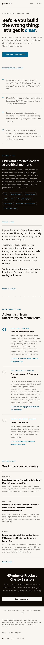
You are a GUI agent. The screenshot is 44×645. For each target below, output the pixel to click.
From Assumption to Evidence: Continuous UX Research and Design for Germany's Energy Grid (20, 538)
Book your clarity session (15, 54)
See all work (7, 562)
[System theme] (12, 638)
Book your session (22, 599)
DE (8, 638)
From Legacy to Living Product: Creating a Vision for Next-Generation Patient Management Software (20, 508)
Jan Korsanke (7, 4)
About (32, 4)
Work (39, 4)
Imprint (18, 632)
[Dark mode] (23, 638)
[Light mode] (18, 638)
